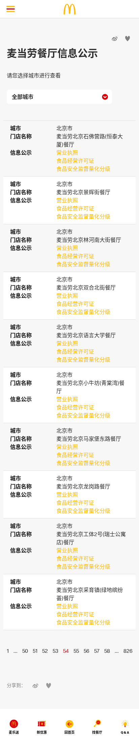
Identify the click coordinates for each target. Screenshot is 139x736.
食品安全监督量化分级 (83, 168)
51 (35, 650)
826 (128, 650)
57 (97, 650)
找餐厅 (97, 732)
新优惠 (42, 732)
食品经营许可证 (75, 160)
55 (76, 650)
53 (55, 650)
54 (66, 650)
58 (107, 650)
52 (45, 650)
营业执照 (67, 152)
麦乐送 (14, 732)
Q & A (125, 732)
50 (25, 650)
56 (86, 650)
